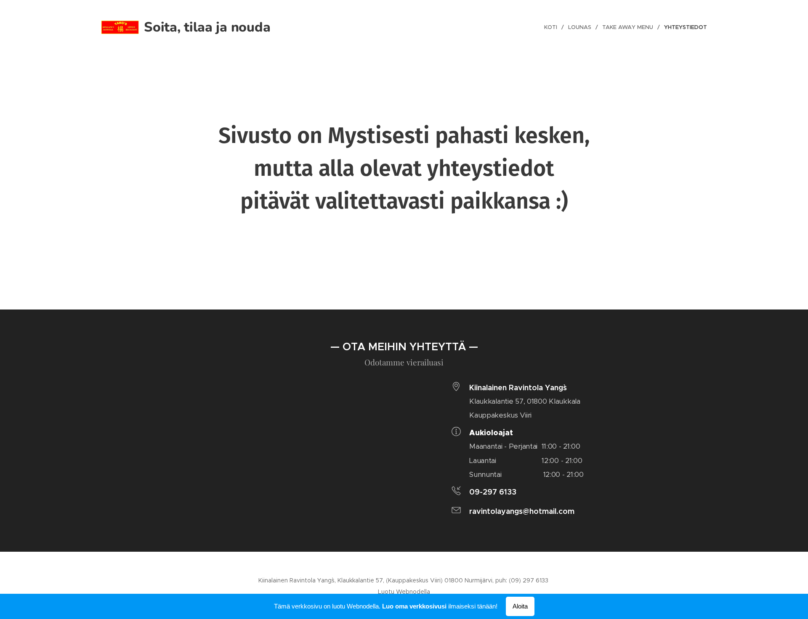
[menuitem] (553, 27)
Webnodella (413, 591)
